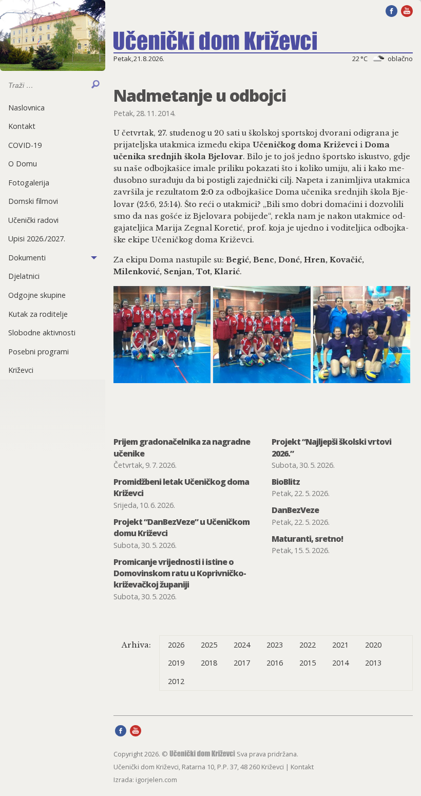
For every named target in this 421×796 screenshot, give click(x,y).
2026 (176, 645)
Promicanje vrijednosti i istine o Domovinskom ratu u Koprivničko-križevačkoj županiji (179, 573)
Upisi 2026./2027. (36, 238)
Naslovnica (26, 107)
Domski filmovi (33, 201)
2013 (373, 663)
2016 (274, 663)
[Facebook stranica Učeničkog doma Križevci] (391, 10)
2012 (176, 681)
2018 (209, 663)
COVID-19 (25, 145)
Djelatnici (24, 276)
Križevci (20, 370)
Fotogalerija (28, 182)
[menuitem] (52, 107)
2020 (373, 645)
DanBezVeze (295, 510)
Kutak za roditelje (38, 314)
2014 (340, 663)
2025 (209, 645)
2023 (274, 645)
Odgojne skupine (37, 295)
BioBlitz (286, 481)
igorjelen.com (156, 779)
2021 (340, 645)
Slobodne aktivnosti (41, 332)
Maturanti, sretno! (307, 538)
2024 (242, 645)
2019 (176, 663)
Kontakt (21, 126)
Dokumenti (27, 257)
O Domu (22, 163)
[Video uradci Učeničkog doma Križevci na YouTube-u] (407, 10)
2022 (307, 645)
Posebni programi (38, 351)
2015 (307, 663)
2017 (242, 663)
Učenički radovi (33, 220)
